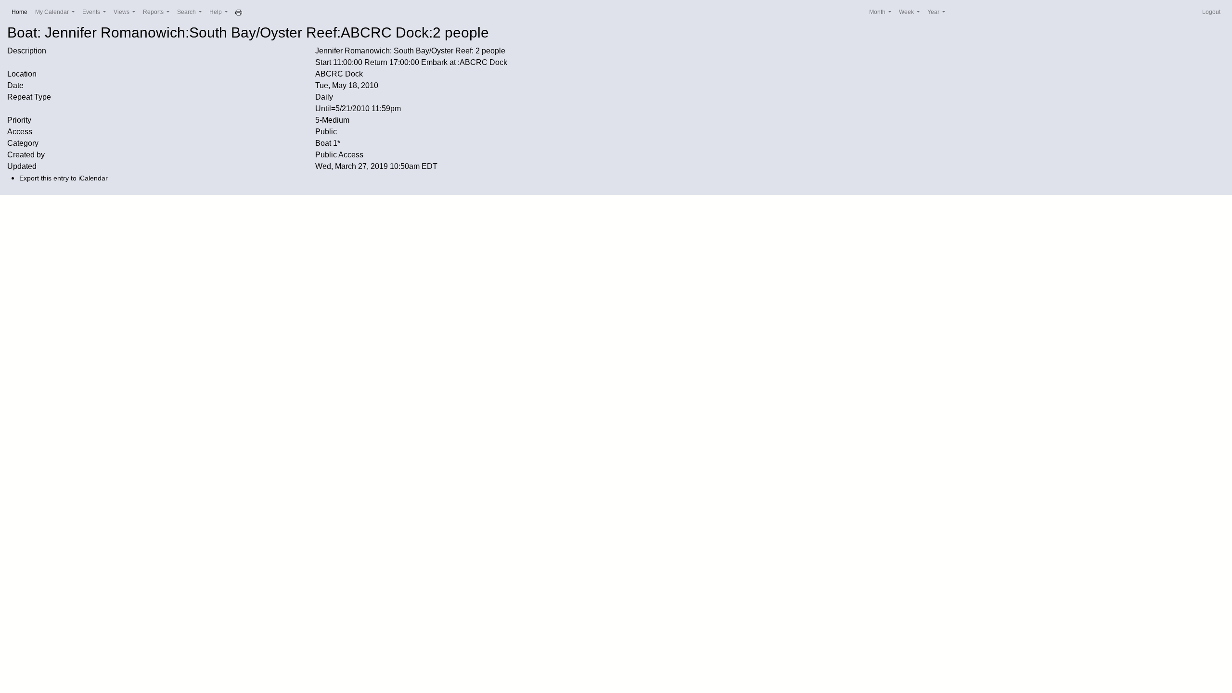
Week (907, 12)
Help (216, 12)
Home (21, 11)
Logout (1211, 12)
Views (122, 12)
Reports (154, 12)
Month (878, 12)
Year (934, 12)
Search (187, 12)
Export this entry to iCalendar (63, 178)
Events (92, 12)
